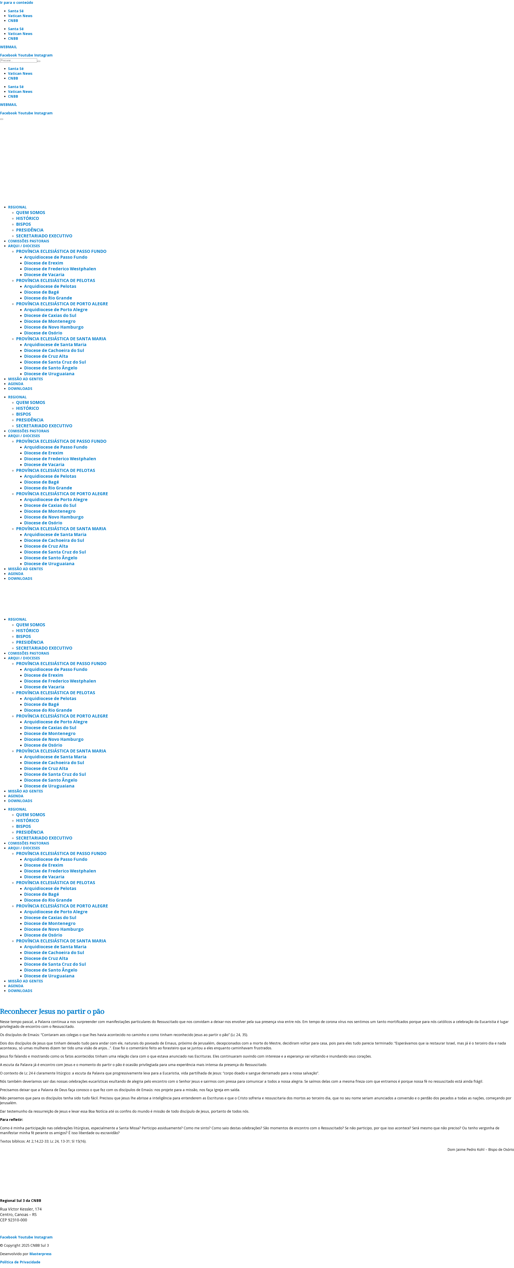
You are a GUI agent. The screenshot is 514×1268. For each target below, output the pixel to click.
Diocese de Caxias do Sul (50, 315)
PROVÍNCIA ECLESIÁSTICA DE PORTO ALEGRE (62, 303)
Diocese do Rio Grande (48, 298)
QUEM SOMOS (30, 212)
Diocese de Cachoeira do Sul (54, 350)
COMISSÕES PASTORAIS (28, 241)
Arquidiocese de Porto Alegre (56, 309)
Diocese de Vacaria (44, 274)
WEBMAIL (8, 46)
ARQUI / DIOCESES (24, 245)
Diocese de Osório (43, 333)
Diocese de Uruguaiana (49, 373)
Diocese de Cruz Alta (46, 356)
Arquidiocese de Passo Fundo (55, 257)
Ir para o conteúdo (16, 2)
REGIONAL (17, 207)
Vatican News (20, 15)
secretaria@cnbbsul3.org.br (24, 1228)
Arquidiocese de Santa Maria (55, 344)
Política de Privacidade (20, 1262)
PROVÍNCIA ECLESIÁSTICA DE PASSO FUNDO (61, 251)
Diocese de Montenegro (49, 321)
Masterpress (40, 1253)
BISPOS (23, 224)
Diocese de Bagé (41, 292)
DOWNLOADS (20, 388)
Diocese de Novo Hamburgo (54, 327)
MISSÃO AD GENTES (25, 378)
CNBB (13, 20)
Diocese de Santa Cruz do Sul (55, 362)
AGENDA (15, 383)
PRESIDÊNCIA (30, 230)
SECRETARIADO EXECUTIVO (44, 236)
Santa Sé (16, 10)
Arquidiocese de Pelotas (50, 286)
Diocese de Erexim (43, 263)
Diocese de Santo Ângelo (50, 368)
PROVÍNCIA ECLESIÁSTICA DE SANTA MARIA (61, 338)
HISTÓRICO (27, 218)
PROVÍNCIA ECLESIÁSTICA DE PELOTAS (55, 280)
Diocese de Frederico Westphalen (60, 269)
